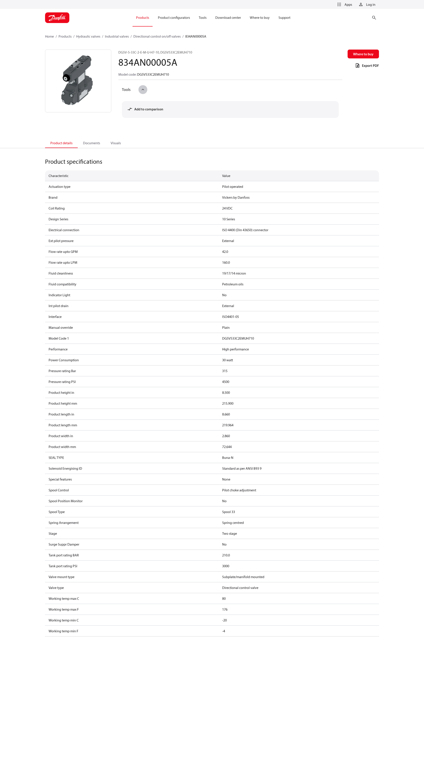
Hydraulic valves (88, 36)
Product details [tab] (61, 143)
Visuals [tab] (116, 143)
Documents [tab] (91, 143)
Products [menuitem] (142, 17)
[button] (344, 4)
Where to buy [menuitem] (260, 17)
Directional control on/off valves (157, 36)
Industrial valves (117, 36)
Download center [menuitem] (228, 17)
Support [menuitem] (284, 17)
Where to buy (363, 54)
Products (65, 36)
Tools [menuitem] (202, 17)
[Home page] (57, 17)
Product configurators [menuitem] (174, 17)
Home (49, 36)
